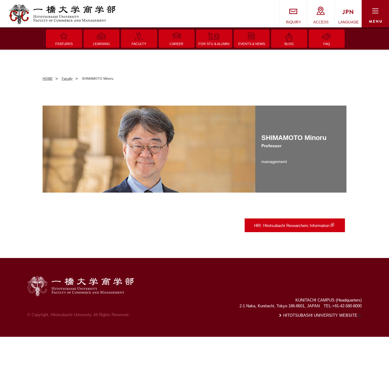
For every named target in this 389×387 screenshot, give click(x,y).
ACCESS (321, 22)
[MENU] (375, 13)
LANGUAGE (348, 22)
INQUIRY (293, 22)
